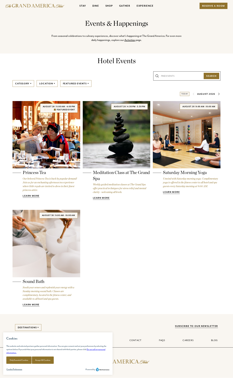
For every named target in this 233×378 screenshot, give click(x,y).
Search (211, 76)
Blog (214, 340)
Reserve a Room (213, 5)
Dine (95, 5)
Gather (124, 5)
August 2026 (206, 94)
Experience (145, 5)
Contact (135, 340)
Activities (129, 40)
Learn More (31, 195)
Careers (188, 340)
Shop (109, 5)
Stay (82, 5)
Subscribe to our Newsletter (196, 326)
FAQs (162, 340)
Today (184, 94)
